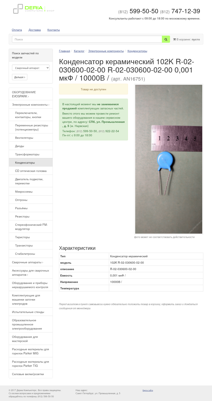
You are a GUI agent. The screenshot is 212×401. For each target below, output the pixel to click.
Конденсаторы (25, 162)
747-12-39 (180, 10)
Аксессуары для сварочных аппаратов (30, 272)
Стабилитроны (25, 253)
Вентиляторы (24, 137)
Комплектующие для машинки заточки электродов (26, 299)
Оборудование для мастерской (25, 339)
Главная (64, 51)
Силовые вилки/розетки (28, 374)
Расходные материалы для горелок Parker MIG (30, 351)
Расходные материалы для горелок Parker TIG (30, 363)
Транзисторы (24, 245)
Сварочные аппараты (27, 262)
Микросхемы (24, 191)
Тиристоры (22, 237)
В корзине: (188, 39)
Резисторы (22, 216)
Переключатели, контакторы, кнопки (28, 115)
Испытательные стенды (28, 312)
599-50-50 (138, 10)
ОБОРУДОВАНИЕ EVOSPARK (24, 94)
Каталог (79, 51)
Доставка (35, 30)
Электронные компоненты (30, 104)
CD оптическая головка (31, 171)
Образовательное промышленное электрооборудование (27, 324)
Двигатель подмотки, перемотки (29, 181)
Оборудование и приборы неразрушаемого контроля (30, 285)
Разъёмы (21, 208)
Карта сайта (148, 390)
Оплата (17, 30)
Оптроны (21, 200)
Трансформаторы (27, 154)
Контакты (53, 30)
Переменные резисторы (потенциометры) (31, 127)
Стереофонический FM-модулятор (31, 226)
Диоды (19, 146)
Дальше (19, 77)
